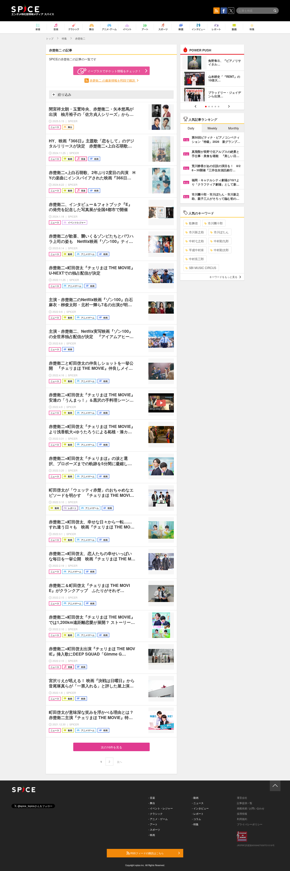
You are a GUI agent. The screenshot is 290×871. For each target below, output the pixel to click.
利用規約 (242, 819)
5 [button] (218, 106)
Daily (191, 128)
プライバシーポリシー (249, 824)
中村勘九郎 (221, 241)
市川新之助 (196, 232)
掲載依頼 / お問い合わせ (250, 808)
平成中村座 (196, 250)
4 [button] (215, 106)
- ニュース (198, 803)
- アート (153, 824)
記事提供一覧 (244, 803)
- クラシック (155, 813)
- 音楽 (151, 797)
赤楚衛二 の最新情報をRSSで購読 (113, 80)
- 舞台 (151, 803)
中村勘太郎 (221, 250)
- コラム (196, 819)
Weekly (212, 128)
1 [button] (206, 106)
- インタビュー (200, 808)
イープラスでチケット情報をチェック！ (114, 71)
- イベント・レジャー (160, 808)
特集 (64, 38)
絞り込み (64, 94)
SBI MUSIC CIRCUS (202, 268)
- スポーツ (154, 829)
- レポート (198, 813)
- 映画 (151, 835)
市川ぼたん (221, 232)
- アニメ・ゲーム (158, 819)
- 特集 (195, 824)
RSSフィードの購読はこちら (147, 853)
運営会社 (242, 797)
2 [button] (209, 106)
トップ (49, 38)
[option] (212, 79)
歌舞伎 (193, 223)
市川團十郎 (215, 223)
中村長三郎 (196, 259)
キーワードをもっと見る (223, 277)
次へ (119, 761)
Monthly (233, 128)
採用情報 (242, 813)
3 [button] (212, 106)
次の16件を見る (111, 747)
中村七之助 (196, 241)
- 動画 (195, 797)
